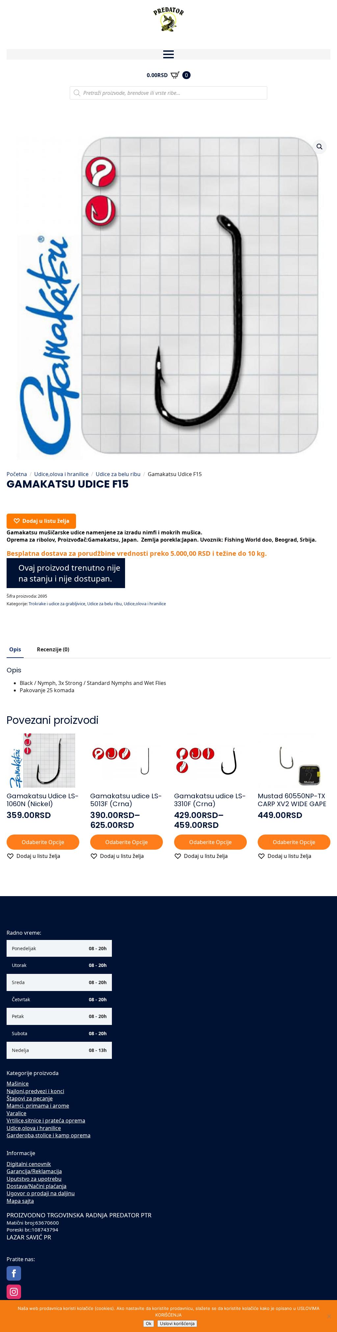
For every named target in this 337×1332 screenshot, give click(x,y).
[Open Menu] (168, 54)
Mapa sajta (20, 1200)
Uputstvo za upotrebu (34, 1178)
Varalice (16, 1113)
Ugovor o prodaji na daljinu (41, 1193)
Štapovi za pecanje (30, 1098)
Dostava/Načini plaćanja (36, 1186)
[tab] (15, 649)
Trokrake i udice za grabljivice (57, 604)
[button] (319, 147)
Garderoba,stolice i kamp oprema (49, 1135)
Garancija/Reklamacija (34, 1171)
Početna (17, 474)
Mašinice (18, 1083)
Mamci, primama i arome (38, 1105)
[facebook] (14, 1273)
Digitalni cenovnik (29, 1164)
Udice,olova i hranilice (61, 474)
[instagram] (14, 1292)
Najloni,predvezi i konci (35, 1091)
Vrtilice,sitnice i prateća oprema (46, 1120)
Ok (148, 1323)
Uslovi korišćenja (177, 1323)
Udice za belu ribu (118, 474)
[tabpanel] (168, 680)
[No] (328, 1316)
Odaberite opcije (43, 842)
